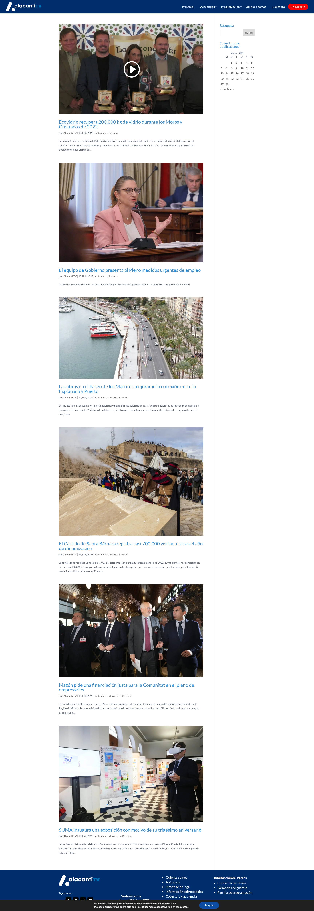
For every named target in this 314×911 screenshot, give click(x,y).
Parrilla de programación (234, 892)
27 (222, 84)
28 (227, 84)
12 (252, 68)
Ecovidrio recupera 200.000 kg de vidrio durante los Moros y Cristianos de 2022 (120, 124)
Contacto (278, 6)
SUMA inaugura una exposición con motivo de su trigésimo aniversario (130, 830)
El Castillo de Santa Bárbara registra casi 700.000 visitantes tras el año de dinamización (131, 546)
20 (222, 78)
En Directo (298, 6)
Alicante (113, 397)
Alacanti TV (70, 132)
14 (227, 73)
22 (232, 78)
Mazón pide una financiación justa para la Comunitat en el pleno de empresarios (126, 687)
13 (222, 73)
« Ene (223, 89)
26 (252, 78)
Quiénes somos (256, 6)
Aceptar (209, 905)
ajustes (184, 907)
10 (242, 68)
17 (242, 73)
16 (237, 73)
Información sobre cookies (184, 892)
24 (242, 78)
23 (237, 78)
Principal (188, 6)
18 (247, 73)
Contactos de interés (232, 883)
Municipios (114, 695)
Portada (113, 132)
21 (227, 78)
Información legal (178, 887)
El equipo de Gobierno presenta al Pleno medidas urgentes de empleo (130, 270)
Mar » (230, 89)
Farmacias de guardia (232, 888)
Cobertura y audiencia (181, 896)
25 (247, 78)
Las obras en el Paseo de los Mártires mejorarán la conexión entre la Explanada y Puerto (127, 389)
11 (247, 68)
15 (232, 73)
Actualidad (207, 6)
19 (252, 73)
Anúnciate (173, 882)
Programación (230, 6)
